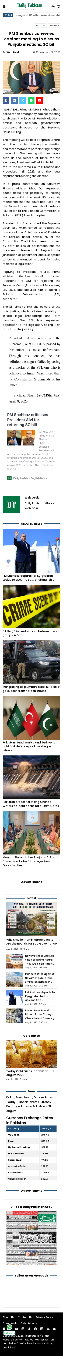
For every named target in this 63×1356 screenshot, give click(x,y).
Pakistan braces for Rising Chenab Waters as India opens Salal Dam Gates (31, 804)
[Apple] (54, 1328)
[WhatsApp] (31, 100)
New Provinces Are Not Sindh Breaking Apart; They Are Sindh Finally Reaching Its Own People (39, 963)
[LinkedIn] (14, 100)
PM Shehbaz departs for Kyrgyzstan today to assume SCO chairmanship (28, 578)
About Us (8, 1317)
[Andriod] (48, 1328)
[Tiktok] (29, 1328)
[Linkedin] (41, 1328)
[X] (22, 100)
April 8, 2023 (18, 401)
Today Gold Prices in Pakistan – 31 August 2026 (30, 1073)
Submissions (29, 1323)
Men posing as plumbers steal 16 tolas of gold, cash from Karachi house (31, 689)
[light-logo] (30, 6)
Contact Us (25, 1317)
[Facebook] (6, 100)
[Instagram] (23, 1328)
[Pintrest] (35, 1328)
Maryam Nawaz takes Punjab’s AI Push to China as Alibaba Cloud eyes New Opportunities (31, 861)
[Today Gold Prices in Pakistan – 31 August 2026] (31, 1054)
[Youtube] (16, 1328)
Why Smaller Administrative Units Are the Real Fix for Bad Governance (31, 942)
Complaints (10, 1323)
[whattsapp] (9, 1327)
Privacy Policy (44, 1317)
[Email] (39, 100)
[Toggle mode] (53, 6)
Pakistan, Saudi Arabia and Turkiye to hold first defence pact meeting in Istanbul (29, 746)
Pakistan (40, 25)
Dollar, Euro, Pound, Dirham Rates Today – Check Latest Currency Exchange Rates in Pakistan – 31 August (39, 1018)
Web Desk (13, 52)
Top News (54, 25)
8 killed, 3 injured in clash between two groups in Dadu (30, 633)
